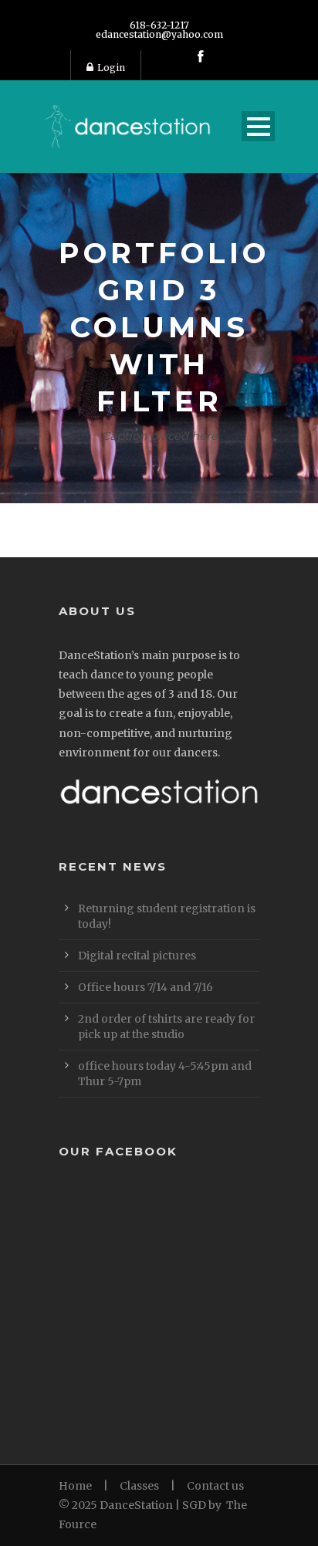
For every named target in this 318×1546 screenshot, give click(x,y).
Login (111, 67)
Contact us (215, 1486)
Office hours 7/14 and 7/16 (145, 987)
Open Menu (258, 126)
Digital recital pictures (137, 955)
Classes (139, 1486)
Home (75, 1486)
